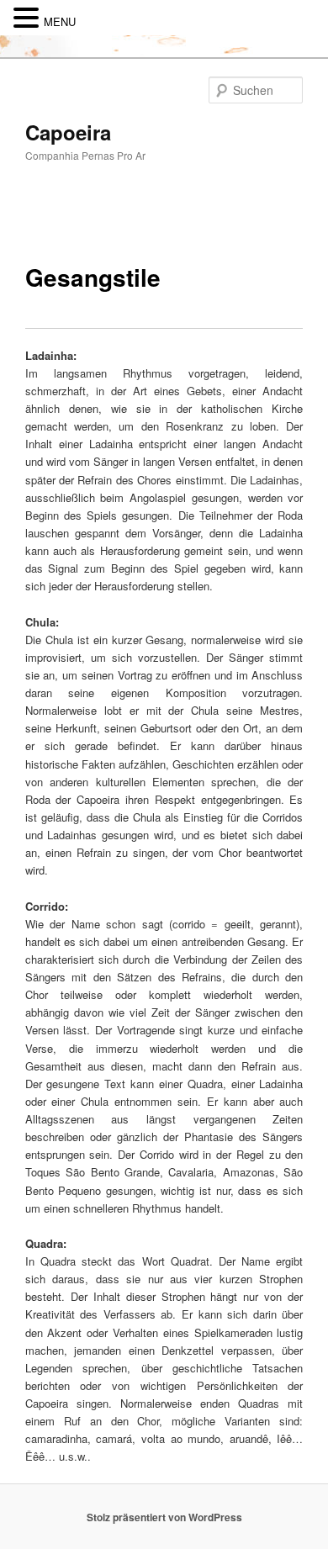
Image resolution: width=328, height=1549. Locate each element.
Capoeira (68, 132)
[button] (28, 18)
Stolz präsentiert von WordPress (164, 1517)
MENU (60, 21)
